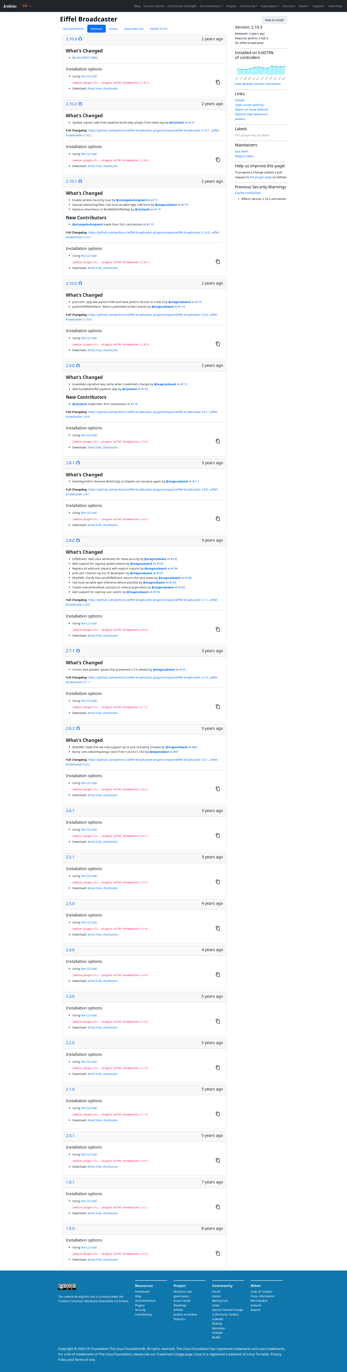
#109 (156, 592)
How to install (274, 20)
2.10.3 (71, 38)
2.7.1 (70, 650)
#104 (174, 568)
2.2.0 (70, 1042)
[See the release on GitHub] (80, 39)
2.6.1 (70, 810)
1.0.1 (70, 1182)
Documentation (73, 29)
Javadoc (240, 119)
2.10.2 (71, 103)
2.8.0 (70, 540)
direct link (94, 88)
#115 (154, 200)
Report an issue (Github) (251, 109)
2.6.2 (70, 728)
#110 (144, 389)
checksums (110, 88)
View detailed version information (258, 84)
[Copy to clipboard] (218, 82)
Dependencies (134, 29)
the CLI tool (88, 76)
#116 (185, 205)
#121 (191, 122)
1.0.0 (70, 1228)
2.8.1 (70, 462)
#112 (183, 384)
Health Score (158, 29)
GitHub (240, 100)
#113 (198, 302)
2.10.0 (71, 283)
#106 (188, 578)
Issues (113, 29)
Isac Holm (241, 151)
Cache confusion (248, 193)
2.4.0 (70, 949)
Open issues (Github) (249, 105)
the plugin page (261, 177)
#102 (174, 559)
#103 (160, 563)
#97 (175, 752)
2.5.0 (70, 903)
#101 (182, 669)
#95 (194, 747)
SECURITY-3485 (87, 58)
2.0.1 (70, 1135)
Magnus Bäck (244, 156)
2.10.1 (71, 181)
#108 (181, 587)
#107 (160, 573)
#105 (173, 582)
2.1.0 (70, 1089)
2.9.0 (70, 365)
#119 (157, 209)
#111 (195, 481)
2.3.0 (70, 996)
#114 (181, 306)
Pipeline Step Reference (251, 114)
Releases (96, 29)
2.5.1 (70, 857)
